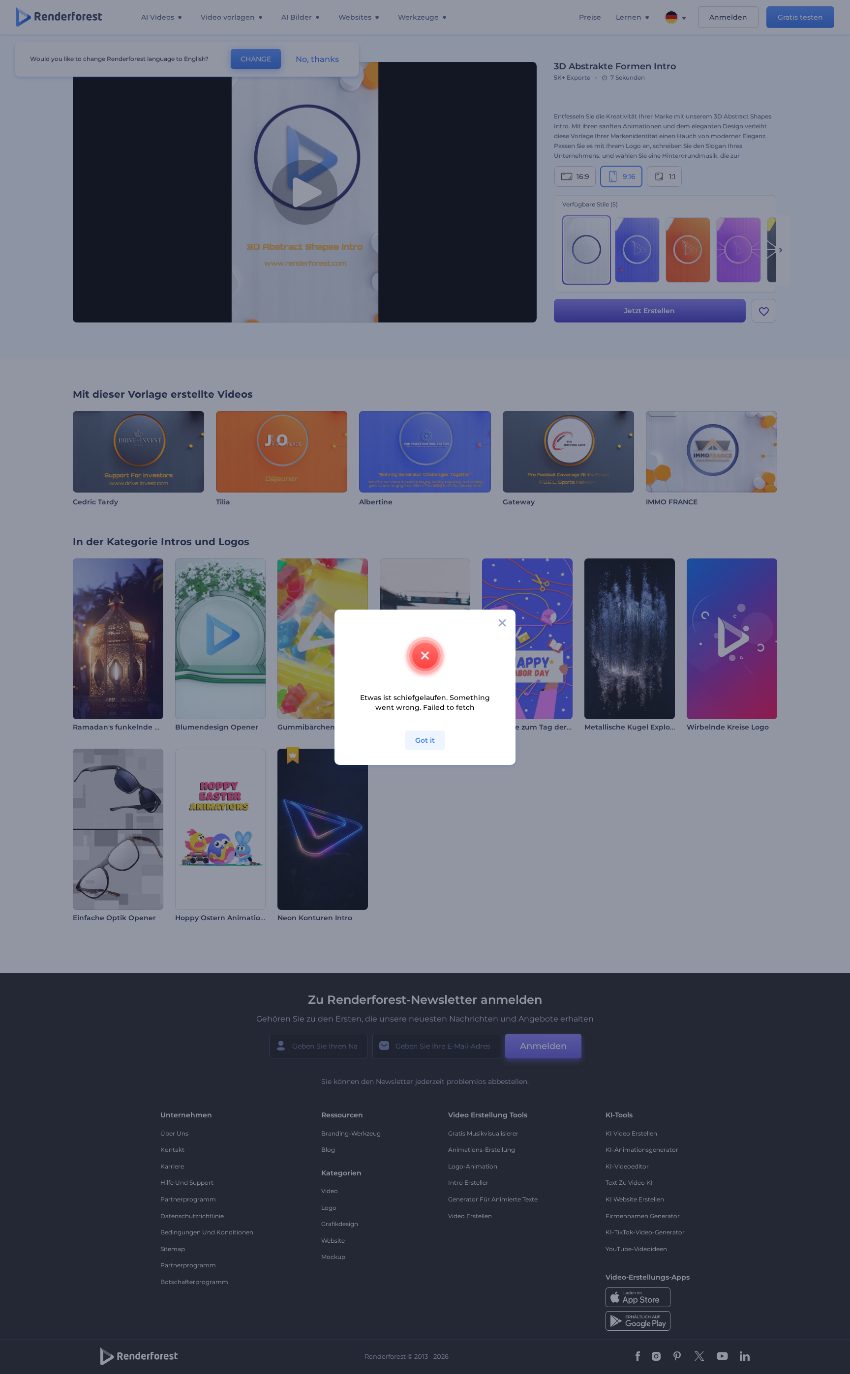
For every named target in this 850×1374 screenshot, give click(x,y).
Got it (425, 740)
